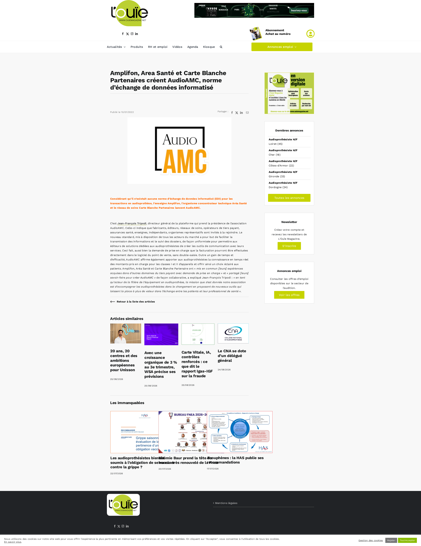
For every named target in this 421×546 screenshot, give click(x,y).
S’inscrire (289, 246)
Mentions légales (226, 503)
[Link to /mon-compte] (310, 34)
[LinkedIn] (127, 526)
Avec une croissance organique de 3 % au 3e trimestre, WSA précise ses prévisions (160, 364)
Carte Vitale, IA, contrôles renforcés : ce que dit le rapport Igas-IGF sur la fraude (197, 364)
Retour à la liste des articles (136, 301)
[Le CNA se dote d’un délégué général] (233, 325)
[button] (221, 47)
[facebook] (123, 33)
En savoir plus (12, 541)
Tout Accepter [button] (407, 540)
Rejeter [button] (391, 540)
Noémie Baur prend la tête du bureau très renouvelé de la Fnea (188, 460)
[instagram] (132, 33)
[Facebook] (114, 526)
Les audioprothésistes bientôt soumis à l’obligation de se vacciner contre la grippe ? (142, 462)
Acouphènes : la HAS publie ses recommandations (235, 460)
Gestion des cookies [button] (371, 540)
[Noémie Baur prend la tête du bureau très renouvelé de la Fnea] (191, 432)
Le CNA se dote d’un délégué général (232, 356)
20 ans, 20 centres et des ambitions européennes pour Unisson (123, 360)
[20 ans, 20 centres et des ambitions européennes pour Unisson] (125, 325)
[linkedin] (136, 33)
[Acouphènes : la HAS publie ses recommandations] (239, 432)
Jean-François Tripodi (131, 223)
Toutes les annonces (289, 197)
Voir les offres (289, 295)
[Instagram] (123, 526)
